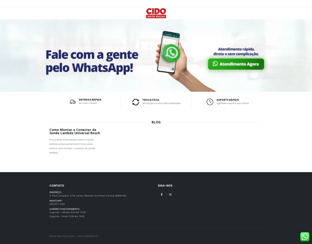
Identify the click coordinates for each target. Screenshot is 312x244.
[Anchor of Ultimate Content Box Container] (156, 56)
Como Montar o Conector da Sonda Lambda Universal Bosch (74, 131)
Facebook (161, 194)
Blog (156, 122)
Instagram (170, 194)
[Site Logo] (156, 13)
